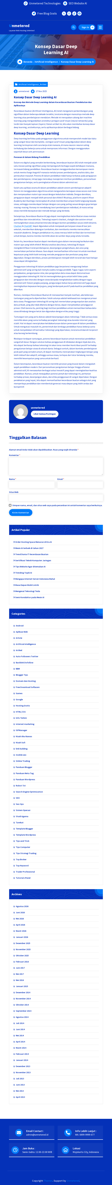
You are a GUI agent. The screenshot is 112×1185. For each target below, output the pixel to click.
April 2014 (20, 1041)
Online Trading (23, 761)
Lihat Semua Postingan (45, 414)
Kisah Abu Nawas (24, 736)
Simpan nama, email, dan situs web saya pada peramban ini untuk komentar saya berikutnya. (57, 505)
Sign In (85, 27)
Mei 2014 (20, 1035)
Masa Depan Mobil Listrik (27, 585)
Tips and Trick (22, 841)
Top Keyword (22, 865)
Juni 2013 (20, 1084)
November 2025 (23, 949)
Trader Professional (25, 871)
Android (19, 625)
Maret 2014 (21, 1047)
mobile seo (21, 754)
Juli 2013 (20, 1078)
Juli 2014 (20, 1023)
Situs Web (13, 492)
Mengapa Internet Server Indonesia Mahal (35, 578)
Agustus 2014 (22, 1017)
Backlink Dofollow (24, 662)
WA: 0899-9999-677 (85, 1134)
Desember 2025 (23, 943)
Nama (12, 479)
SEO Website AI (78, 3)
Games (19, 693)
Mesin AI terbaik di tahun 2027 (29, 548)
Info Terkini (21, 717)
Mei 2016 (20, 980)
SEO (18, 797)
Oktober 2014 (22, 1004)
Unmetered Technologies (45, 3)
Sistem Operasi (23, 810)
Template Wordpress (26, 834)
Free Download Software (27, 687)
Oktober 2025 (22, 955)
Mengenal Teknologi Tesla (27, 591)
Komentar (14, 455)
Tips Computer (23, 847)
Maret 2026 (21, 930)
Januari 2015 (22, 986)
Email (60, 479)
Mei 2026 (20, 918)
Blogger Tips (22, 674)
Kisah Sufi (20, 742)
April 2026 (20, 924)
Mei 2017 (20, 974)
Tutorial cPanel (23, 877)
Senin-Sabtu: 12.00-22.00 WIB (37, 1152)
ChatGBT (28, 226)
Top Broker (21, 859)
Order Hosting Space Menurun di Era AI (33, 542)
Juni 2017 (20, 967)
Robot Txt (21, 785)
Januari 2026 (22, 937)
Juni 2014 (20, 1029)
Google (19, 699)
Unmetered (73, 1180)
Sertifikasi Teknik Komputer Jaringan (33, 560)
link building (21, 748)
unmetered (24, 91)
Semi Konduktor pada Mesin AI (29, 597)
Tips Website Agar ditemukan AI (30, 566)
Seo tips (20, 804)
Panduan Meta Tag (25, 773)
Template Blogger (24, 828)
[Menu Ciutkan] (100, 27)
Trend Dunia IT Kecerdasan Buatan (31, 554)
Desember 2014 (23, 992)
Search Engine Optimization (29, 791)
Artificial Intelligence (46, 61)
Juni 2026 (20, 912)
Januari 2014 (22, 1060)
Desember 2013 (23, 1066)
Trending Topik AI (23, 572)
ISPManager (21, 730)
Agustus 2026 (22, 906)
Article (19, 638)
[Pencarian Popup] (73, 27)
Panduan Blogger (24, 767)
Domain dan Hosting (26, 681)
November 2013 (23, 1072)
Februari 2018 (22, 961)
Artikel (43, 84)
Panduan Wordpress (25, 779)
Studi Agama (22, 816)
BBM (18, 668)
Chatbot (18, 226)
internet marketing (25, 724)
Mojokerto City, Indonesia (86, 1152)
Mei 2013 (20, 1090)
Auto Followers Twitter (27, 656)
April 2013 (20, 1097)
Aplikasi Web (22, 631)
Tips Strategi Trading (26, 853)
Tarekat (19, 822)
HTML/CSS (21, 711)
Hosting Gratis (23, 705)
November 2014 (23, 998)
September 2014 (23, 1010)
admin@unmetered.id (37, 1134)
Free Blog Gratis (47, 13)
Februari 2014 (22, 1054)
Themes (48, 1180)
